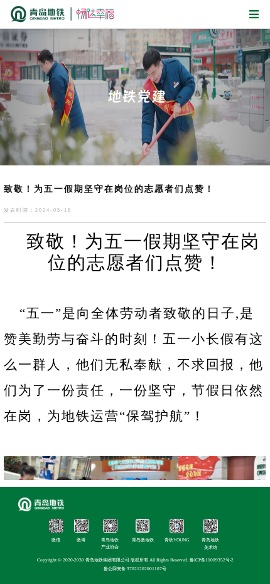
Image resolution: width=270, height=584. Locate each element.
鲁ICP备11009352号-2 (212, 560)
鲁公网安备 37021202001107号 (135, 568)
